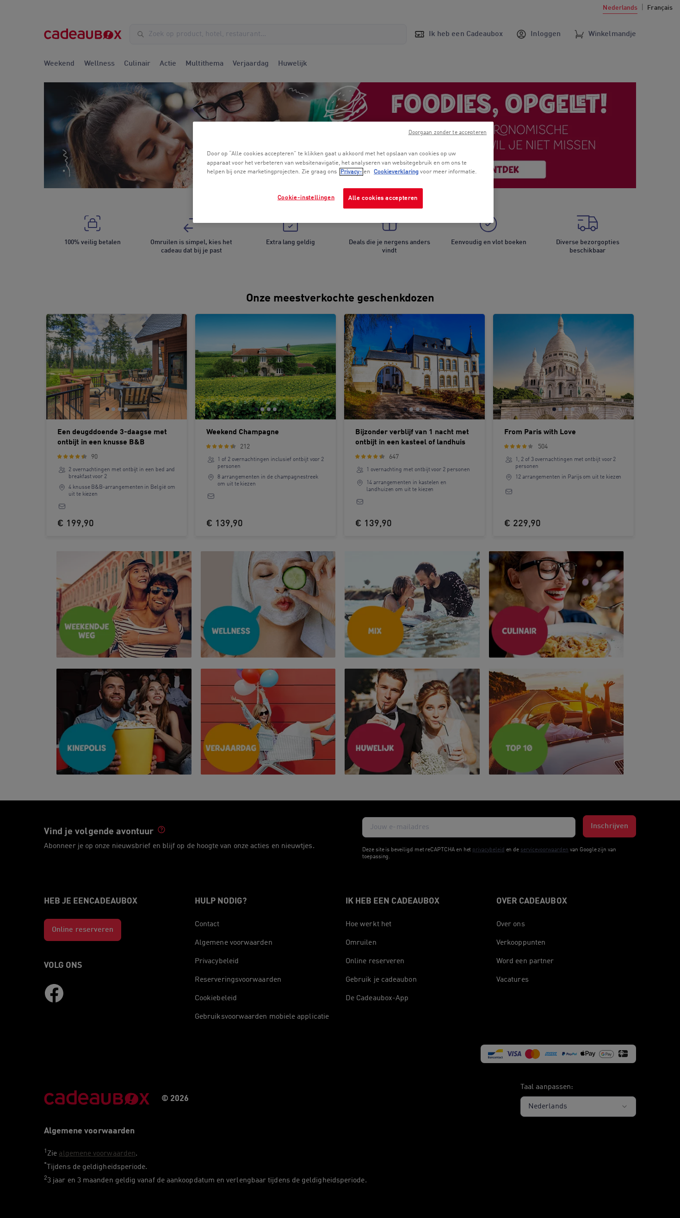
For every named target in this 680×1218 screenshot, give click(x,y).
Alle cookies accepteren (383, 198)
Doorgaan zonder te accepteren (447, 132)
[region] (343, 172)
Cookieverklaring (396, 172)
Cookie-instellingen (306, 198)
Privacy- (351, 172)
